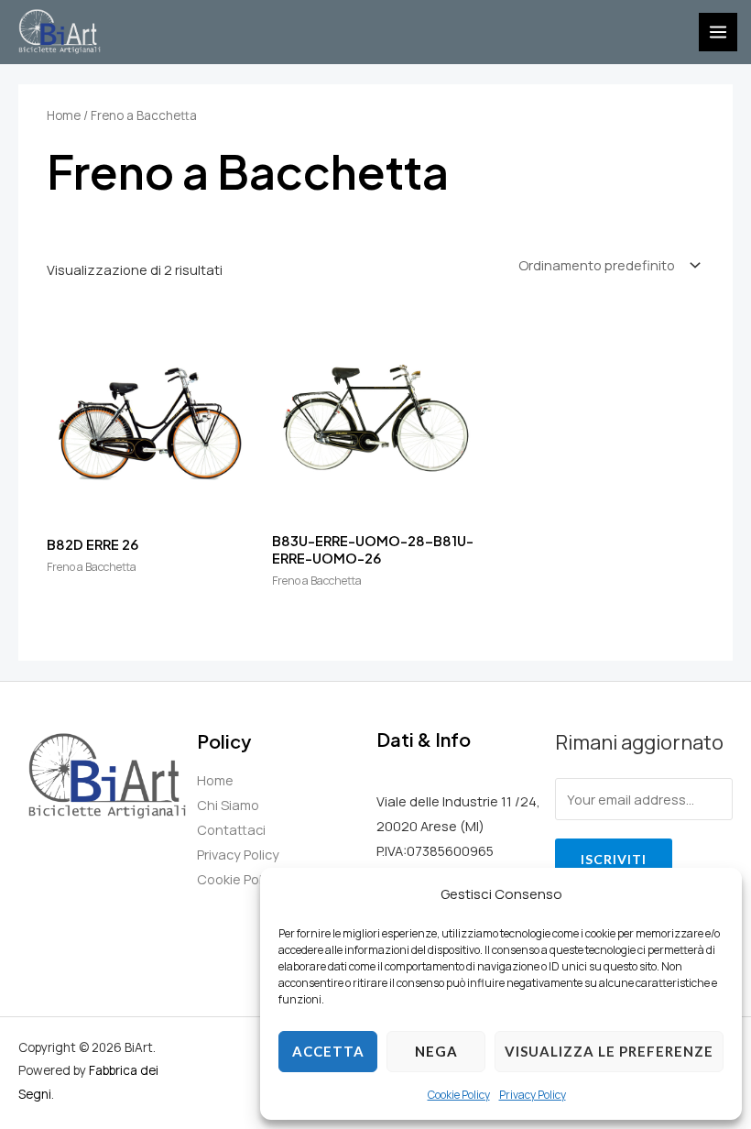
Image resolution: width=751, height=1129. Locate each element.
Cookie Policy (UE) (253, 879)
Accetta (328, 1051)
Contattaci (231, 829)
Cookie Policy (459, 1094)
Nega (436, 1051)
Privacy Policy (532, 1094)
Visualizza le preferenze (609, 1051)
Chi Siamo (228, 804)
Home (64, 115)
